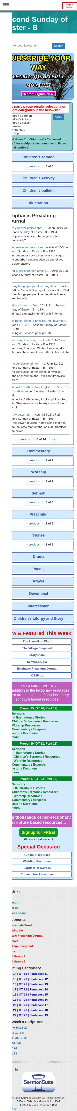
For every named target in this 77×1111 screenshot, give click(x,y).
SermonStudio (37, 661)
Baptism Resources (37, 867)
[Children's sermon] (29, 116)
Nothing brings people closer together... (33, 286)
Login (68, 4)
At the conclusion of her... (23, 363)
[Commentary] (29, 129)
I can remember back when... (26, 247)
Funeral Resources (37, 854)
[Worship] (29, 133)
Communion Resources (37, 874)
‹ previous (33, 166)
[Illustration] (29, 126)
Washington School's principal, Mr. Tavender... (37, 320)
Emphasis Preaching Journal (37, 668)
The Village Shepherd (37, 648)
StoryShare (37, 654)
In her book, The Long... (23, 340)
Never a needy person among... (28, 270)
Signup (69, 7)
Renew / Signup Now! (38, 94)
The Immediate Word (37, 641)
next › (55, 439)
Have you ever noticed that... (26, 228)
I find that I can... (18, 305)
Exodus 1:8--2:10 (15, 1037)
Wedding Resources (37, 861)
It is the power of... (19, 414)
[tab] (38, 641)
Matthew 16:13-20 (15, 1027)
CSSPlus (37, 675)
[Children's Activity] (29, 119)
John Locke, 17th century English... (30, 387)
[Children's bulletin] (29, 122)
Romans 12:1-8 (13, 1032)
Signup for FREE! (38, 832)
